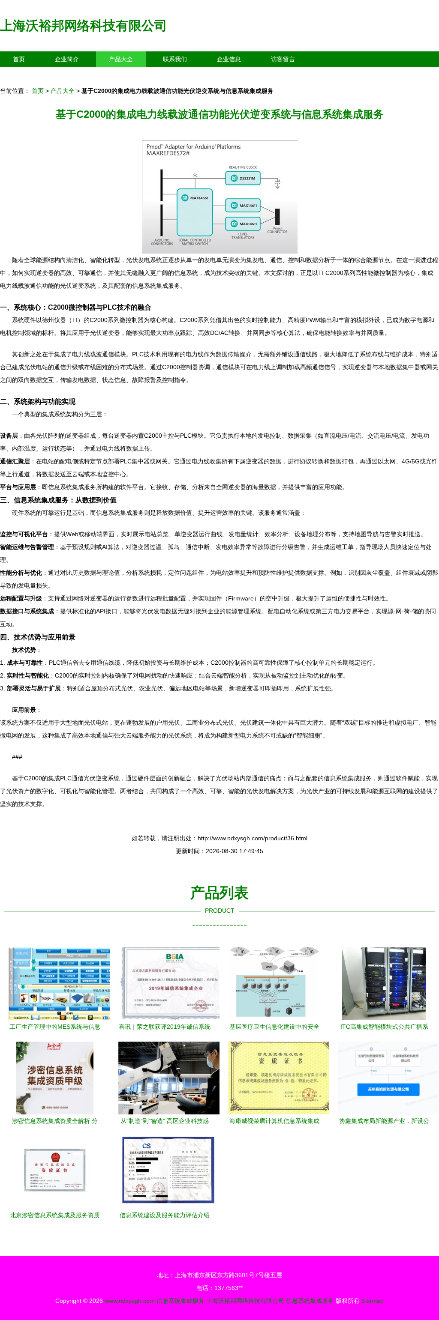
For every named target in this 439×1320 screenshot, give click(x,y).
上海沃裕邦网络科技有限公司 (83, 25)
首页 (19, 59)
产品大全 (121, 59)
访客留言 (283, 59)
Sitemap (372, 1300)
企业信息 (229, 59)
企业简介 (67, 59)
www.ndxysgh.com (130, 1300)
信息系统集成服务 (180, 1300)
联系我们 (175, 59)
